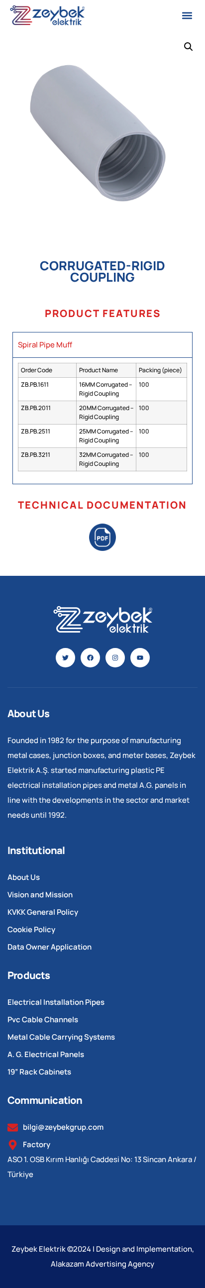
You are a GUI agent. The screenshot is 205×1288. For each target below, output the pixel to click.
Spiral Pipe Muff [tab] (45, 344)
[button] (187, 15)
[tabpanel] (102, 420)
